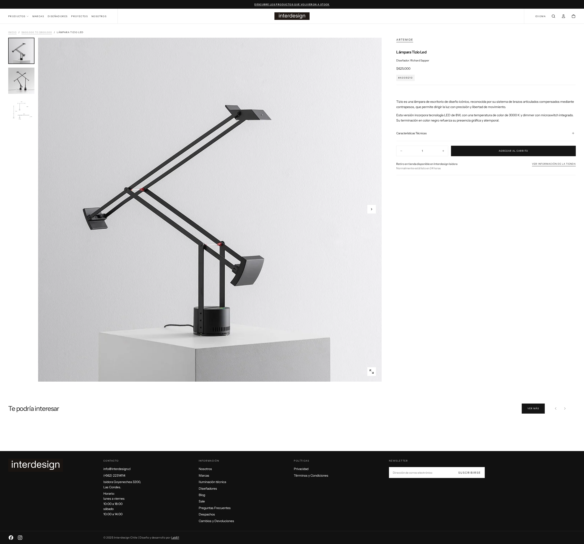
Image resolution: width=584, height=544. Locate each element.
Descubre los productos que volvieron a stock (292, 4)
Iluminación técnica (212, 482)
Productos (17, 16)
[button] (540, 16)
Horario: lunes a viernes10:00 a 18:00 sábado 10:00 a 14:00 (114, 503)
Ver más (533, 408)
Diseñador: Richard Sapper (412, 60)
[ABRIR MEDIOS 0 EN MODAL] (371, 371)
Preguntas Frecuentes (215, 508)
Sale (202, 501)
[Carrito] (573, 17)
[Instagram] (20, 537)
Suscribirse (469, 472)
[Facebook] (11, 537)
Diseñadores (58, 16)
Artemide (404, 39)
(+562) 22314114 (114, 475)
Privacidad (301, 469)
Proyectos (79, 16)
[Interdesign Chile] (35, 465)
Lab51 (175, 537)
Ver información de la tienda (554, 163)
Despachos (207, 514)
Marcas (38, 16)
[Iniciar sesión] (563, 17)
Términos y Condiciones (311, 475)
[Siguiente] (565, 408)
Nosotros (99, 16)
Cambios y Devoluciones (216, 521)
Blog (202, 495)
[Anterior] (555, 408)
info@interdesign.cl (116, 469)
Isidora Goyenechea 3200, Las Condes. (122, 484)
